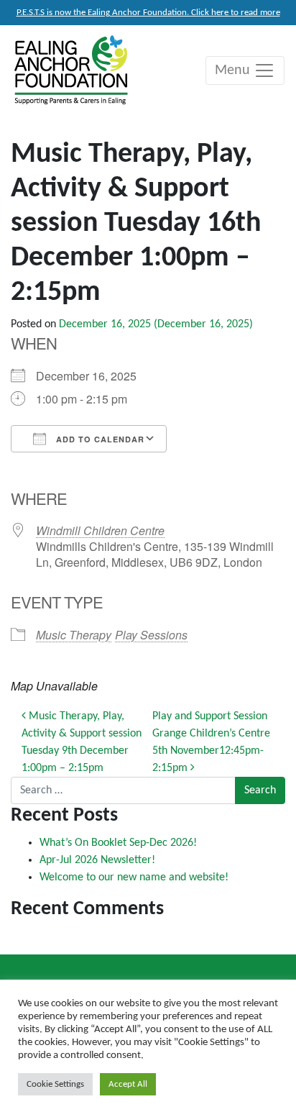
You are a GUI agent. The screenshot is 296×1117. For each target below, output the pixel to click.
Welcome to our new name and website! (134, 877)
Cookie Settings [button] (55, 1084)
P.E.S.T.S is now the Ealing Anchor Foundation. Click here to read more (148, 12)
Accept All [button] (127, 1084)
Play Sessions (151, 634)
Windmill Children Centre (100, 530)
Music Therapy (73, 634)
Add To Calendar (98, 439)
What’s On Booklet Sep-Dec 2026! (118, 843)
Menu (234, 70)
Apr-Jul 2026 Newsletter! (97, 860)
